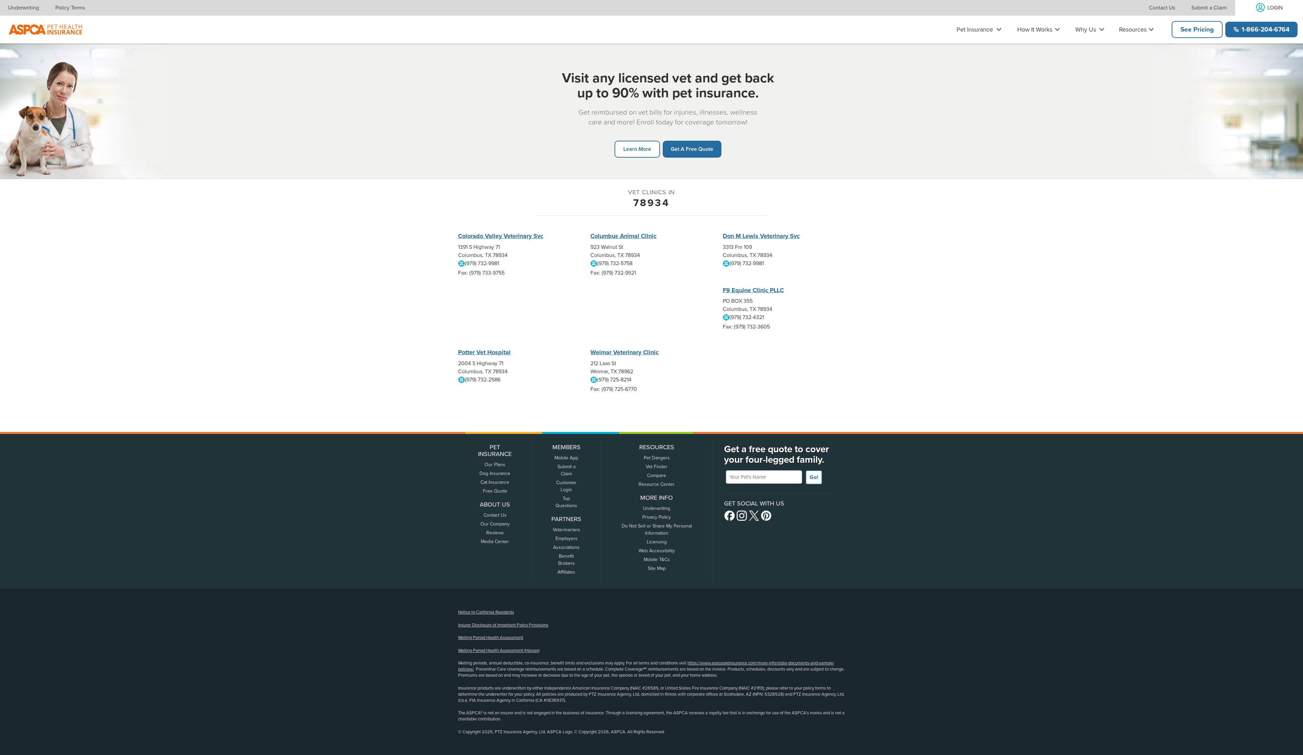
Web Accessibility (657, 551)
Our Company (495, 524)
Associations (566, 547)
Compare (656, 475)
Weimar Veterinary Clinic (624, 352)
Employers (566, 538)
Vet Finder (656, 467)
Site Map (657, 568)
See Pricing (1197, 29)
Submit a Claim (1209, 7)
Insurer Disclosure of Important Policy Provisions (503, 625)
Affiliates (566, 572)
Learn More (637, 149)
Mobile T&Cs (657, 559)
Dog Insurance (494, 473)
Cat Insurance (494, 482)
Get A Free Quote (692, 149)
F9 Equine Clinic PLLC (753, 290)
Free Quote (495, 491)
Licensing (657, 542)
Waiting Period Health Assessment (490, 637)
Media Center (495, 541)
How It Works (1034, 29)
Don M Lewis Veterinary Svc (761, 236)
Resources (1133, 29)
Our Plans (495, 465)
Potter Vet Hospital (484, 352)
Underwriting (23, 7)
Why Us (1085, 29)
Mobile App (566, 458)
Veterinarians (566, 530)
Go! (814, 477)
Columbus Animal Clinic (623, 236)
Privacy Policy (656, 517)
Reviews (495, 533)
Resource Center (657, 484)
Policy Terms (70, 7)
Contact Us (1162, 7)
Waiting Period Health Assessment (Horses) (499, 650)
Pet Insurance (975, 29)
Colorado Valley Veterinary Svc (500, 236)
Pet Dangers (657, 458)
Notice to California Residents (486, 612)
